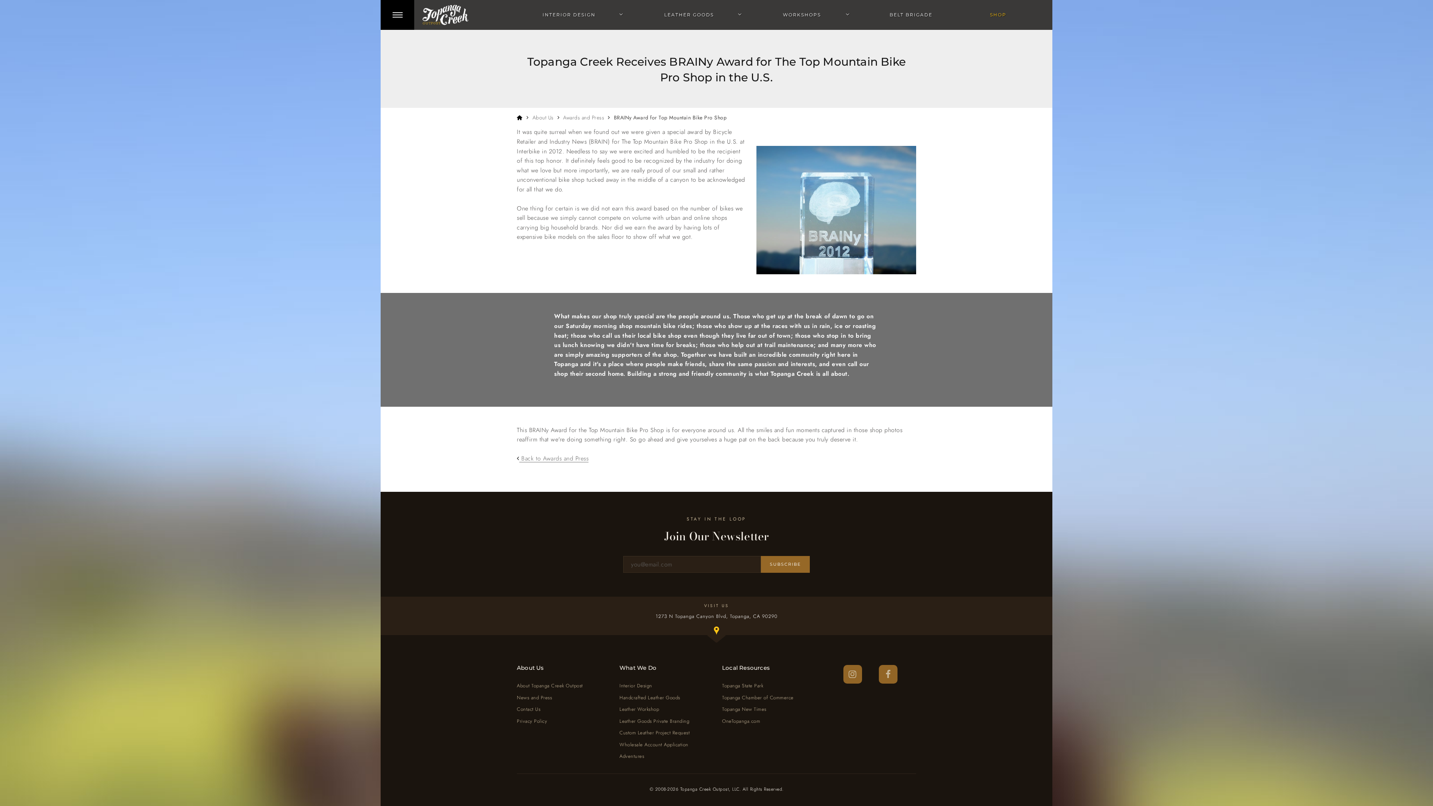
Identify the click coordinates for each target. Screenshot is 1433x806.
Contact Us (528, 709)
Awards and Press (583, 117)
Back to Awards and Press (554, 458)
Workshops (802, 15)
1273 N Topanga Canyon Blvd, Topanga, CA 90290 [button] (724, 624)
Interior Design (569, 15)
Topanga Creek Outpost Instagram (852, 674)
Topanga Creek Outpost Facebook (888, 674)
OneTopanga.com (741, 721)
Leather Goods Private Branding (654, 721)
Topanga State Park (742, 685)
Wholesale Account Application (654, 744)
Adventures (631, 756)
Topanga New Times (744, 709)
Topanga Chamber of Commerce (758, 697)
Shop (998, 15)
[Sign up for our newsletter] (692, 564)
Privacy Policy (532, 721)
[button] (397, 15)
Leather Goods (689, 15)
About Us (543, 117)
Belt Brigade (911, 15)
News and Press (534, 697)
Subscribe (785, 564)
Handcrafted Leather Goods (649, 697)
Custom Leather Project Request (654, 732)
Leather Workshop (639, 709)
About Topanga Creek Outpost (550, 685)
